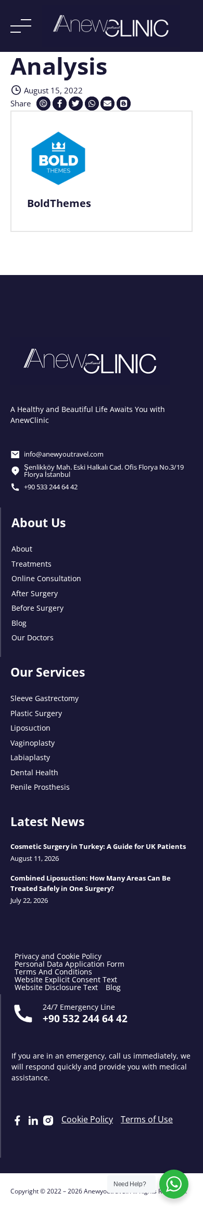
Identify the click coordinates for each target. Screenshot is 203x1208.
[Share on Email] (107, 104)
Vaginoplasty (32, 742)
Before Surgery (37, 607)
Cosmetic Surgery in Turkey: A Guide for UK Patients (98, 846)
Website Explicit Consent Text (66, 979)
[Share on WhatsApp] (92, 104)
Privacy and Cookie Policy (58, 956)
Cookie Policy (87, 1119)
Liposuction (30, 727)
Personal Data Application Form (69, 964)
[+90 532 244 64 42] (23, 1013)
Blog (19, 622)
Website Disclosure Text (56, 987)
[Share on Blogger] (124, 104)
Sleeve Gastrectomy (44, 698)
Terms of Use (147, 1119)
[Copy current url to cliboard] (43, 104)
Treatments (31, 563)
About (21, 548)
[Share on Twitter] (76, 104)
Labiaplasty (30, 757)
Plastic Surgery (36, 713)
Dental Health (34, 772)
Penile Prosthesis (40, 786)
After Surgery (34, 593)
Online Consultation (46, 578)
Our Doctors (32, 637)
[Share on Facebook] (60, 104)
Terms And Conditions (53, 972)
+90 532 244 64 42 (85, 1017)
